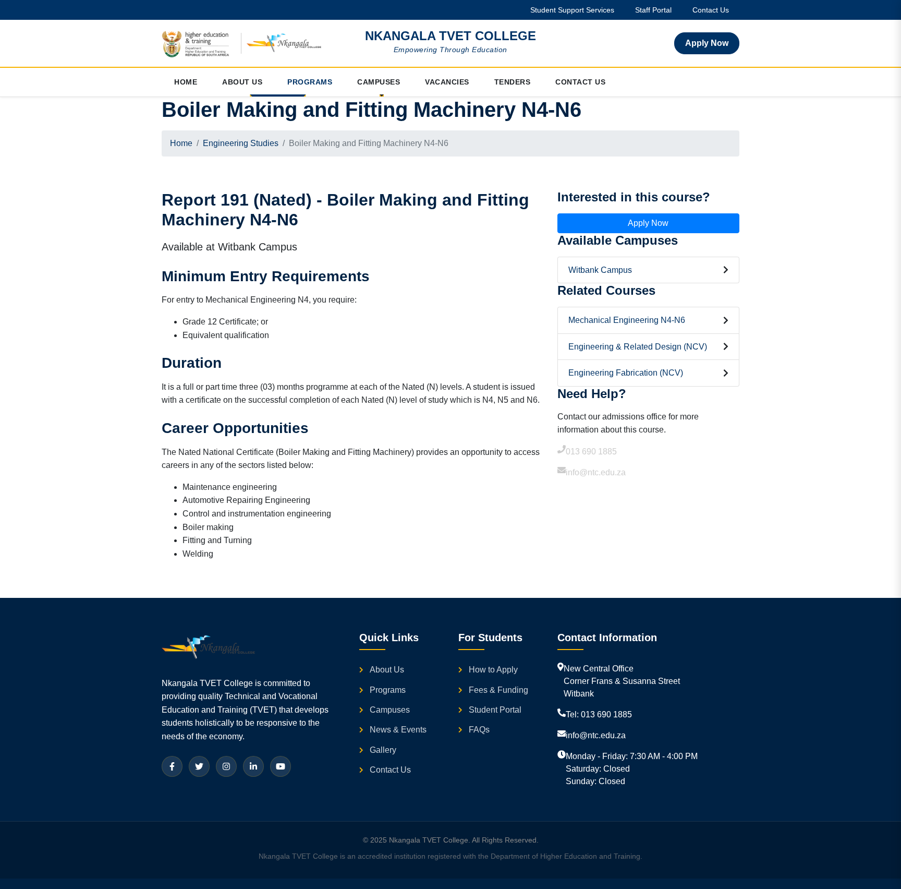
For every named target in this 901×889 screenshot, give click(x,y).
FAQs (479, 729)
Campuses (390, 709)
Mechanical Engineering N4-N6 (626, 320)
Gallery (383, 750)
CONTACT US (580, 82)
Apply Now (706, 43)
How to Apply (493, 669)
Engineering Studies (240, 143)
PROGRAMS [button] (309, 82)
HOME (185, 82)
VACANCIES (447, 82)
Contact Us (710, 10)
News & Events (398, 729)
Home (181, 143)
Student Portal (495, 709)
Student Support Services (572, 10)
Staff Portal (653, 10)
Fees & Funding (498, 690)
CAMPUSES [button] (378, 82)
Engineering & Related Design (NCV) (637, 346)
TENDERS (512, 82)
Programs (388, 690)
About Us (387, 669)
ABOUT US (242, 82)
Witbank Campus (600, 270)
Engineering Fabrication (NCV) (625, 372)
